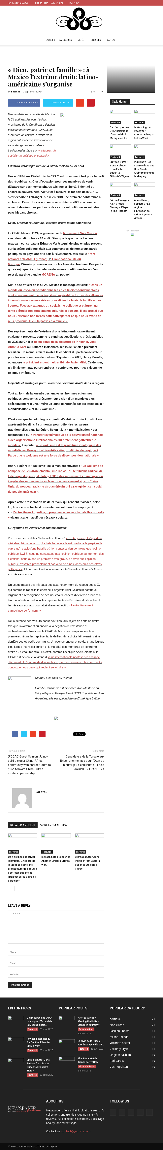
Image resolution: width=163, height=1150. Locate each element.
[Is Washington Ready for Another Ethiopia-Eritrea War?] (56, 843)
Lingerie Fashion (120, 1055)
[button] (150, 40)
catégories (65, 40)
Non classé (117, 1025)
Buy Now (74, 2)
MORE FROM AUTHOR (54, 825)
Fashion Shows (119, 1031)
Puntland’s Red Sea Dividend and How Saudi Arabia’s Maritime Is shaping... (144, 169)
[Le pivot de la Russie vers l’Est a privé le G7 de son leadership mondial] (67, 1044)
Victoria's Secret (87, 1066)
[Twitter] (132, 2)
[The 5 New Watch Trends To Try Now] (67, 1062)
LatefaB (15, 91)
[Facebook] (126, 2)
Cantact (112, 40)
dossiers (96, 40)
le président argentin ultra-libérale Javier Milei (54, 362)
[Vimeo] (139, 2)
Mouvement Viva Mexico (80, 233)
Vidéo (81, 40)
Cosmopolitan (86, 1029)
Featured (13, 851)
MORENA (48, 274)
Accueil (51, 40)
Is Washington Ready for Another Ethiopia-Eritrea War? (55, 860)
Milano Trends (119, 1037)
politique (115, 1019)
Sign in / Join (41, 2)
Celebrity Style (119, 1049)
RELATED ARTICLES (22, 825)
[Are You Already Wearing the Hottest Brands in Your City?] (67, 1021)
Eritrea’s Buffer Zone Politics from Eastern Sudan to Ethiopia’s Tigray (119, 169)
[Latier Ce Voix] (81, 20)
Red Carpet (117, 1061)
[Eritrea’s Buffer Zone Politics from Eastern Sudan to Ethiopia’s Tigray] (89, 843)
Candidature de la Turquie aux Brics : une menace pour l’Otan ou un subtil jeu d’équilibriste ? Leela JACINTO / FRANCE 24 (82, 763)
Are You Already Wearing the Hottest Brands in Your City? (89, 1021)
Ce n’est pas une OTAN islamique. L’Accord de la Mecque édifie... (39, 1021)
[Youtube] (152, 2)
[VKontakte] (145, 2)
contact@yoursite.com (75, 1131)
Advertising (57, 2)
